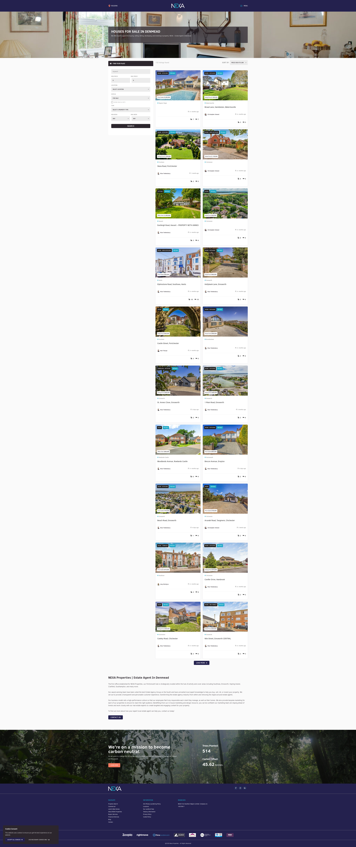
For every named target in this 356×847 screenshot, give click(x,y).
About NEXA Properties (115, 812)
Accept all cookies (13, 840)
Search (130, 126)
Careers (110, 822)
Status (113, 94)
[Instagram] (240, 788)
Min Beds (114, 114)
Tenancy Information (149, 812)
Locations (146, 806)
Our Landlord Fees (148, 809)
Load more (200, 663)
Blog (109, 819)
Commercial (111, 806)
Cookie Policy (147, 817)
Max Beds (134, 114)
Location (114, 85)
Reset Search (130, 130)
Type (112, 106)
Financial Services (113, 817)
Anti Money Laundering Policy (152, 804)
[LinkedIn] (244, 788)
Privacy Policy (147, 814)
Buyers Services (113, 814)
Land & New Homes (114, 809)
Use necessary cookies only (38, 840)
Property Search (113, 804)
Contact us (116, 717)
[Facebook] (235, 788)
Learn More (114, 765)
